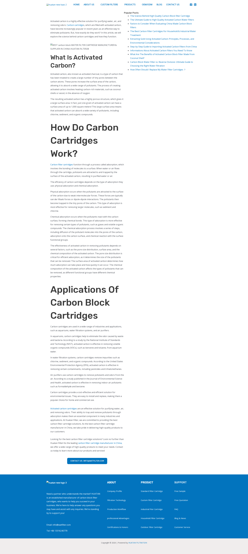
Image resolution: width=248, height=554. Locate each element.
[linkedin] (195, 4)
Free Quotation (181, 500)
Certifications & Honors (117, 527)
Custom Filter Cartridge (151, 500)
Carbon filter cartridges (61, 164)
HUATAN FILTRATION (137, 542)
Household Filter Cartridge (152, 518)
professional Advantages (118, 518)
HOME (76, 4)
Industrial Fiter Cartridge (152, 509)
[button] (200, 4)
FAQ (176, 509)
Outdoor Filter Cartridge (151, 527)
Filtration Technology (116, 500)
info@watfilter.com (62, 524)
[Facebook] (191, 4)
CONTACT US (172, 4)
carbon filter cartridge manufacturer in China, (100, 443)
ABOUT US (89, 4)
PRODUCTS (129, 4)
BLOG (159, 4)
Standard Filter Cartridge (152, 491)
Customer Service (182, 527)
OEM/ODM (147, 4)
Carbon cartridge (75, 25)
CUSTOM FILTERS (109, 4)
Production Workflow (116, 509)
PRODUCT (147, 482)
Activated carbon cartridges (63, 408)
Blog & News (180, 518)
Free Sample (179, 491)
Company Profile (114, 491)
